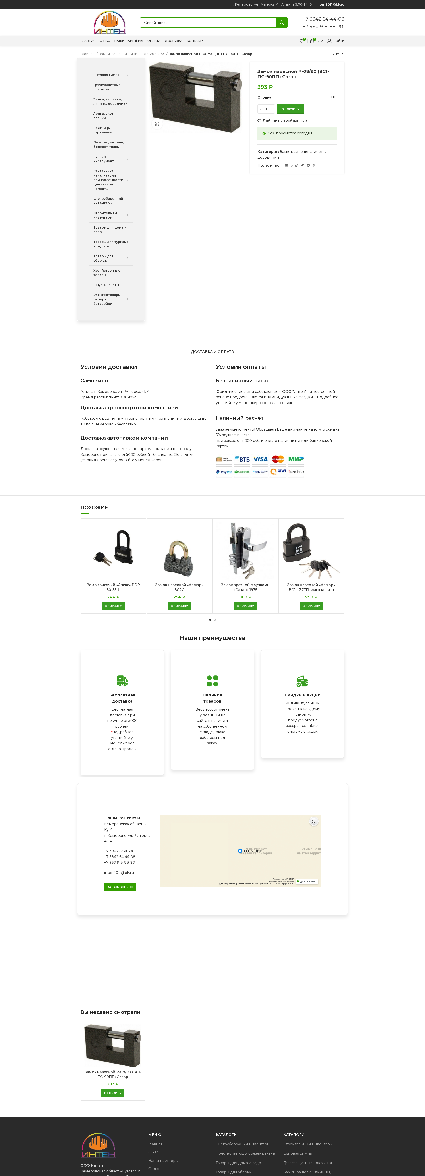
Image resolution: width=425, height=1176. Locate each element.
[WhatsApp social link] (296, 165)
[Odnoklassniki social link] (291, 165)
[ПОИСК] (282, 22)
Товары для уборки (234, 1172)
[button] (113, 606)
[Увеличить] (157, 123)
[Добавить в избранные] (139, 539)
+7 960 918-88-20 (323, 26)
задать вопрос (120, 887)
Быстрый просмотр (139, 529)
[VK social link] (302, 165)
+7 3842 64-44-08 (323, 19)
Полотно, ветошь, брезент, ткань (245, 1153)
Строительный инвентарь (308, 1144)
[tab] (212, 349)
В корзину (290, 109)
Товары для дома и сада (238, 1163)
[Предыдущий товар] (333, 54)
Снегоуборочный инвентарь (242, 1144)
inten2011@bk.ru (119, 873)
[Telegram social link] (308, 165)
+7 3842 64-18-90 (119, 851)
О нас (153, 1152)
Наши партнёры (163, 1161)
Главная (88, 54)
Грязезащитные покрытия (308, 1163)
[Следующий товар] (342, 54)
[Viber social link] (314, 165)
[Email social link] (286, 165)
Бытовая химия (298, 1153)
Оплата (155, 1169)
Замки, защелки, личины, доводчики (132, 54)
